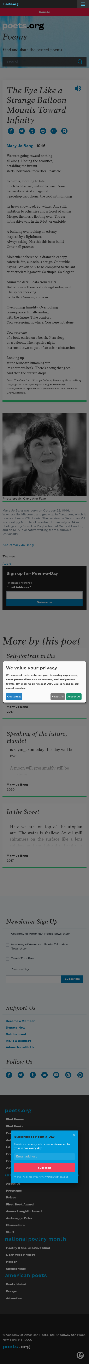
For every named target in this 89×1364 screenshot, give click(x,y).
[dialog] (44, 682)
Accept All (73, 696)
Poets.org (10, 4)
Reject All (58, 696)
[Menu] (83, 4)
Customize (14, 696)
